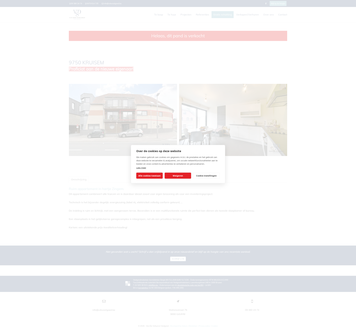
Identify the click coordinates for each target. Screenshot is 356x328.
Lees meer (141, 167)
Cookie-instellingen (206, 175)
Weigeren (178, 175)
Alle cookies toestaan (149, 175)
